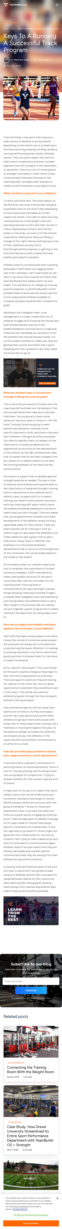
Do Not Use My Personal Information (31, 1215)
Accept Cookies (31, 1223)
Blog (13, 29)
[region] (31, 1211)
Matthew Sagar (22, 59)
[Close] (57, 1198)
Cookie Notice (20, 1209)
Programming (11, 22)
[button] (57, 4)
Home (5, 29)
